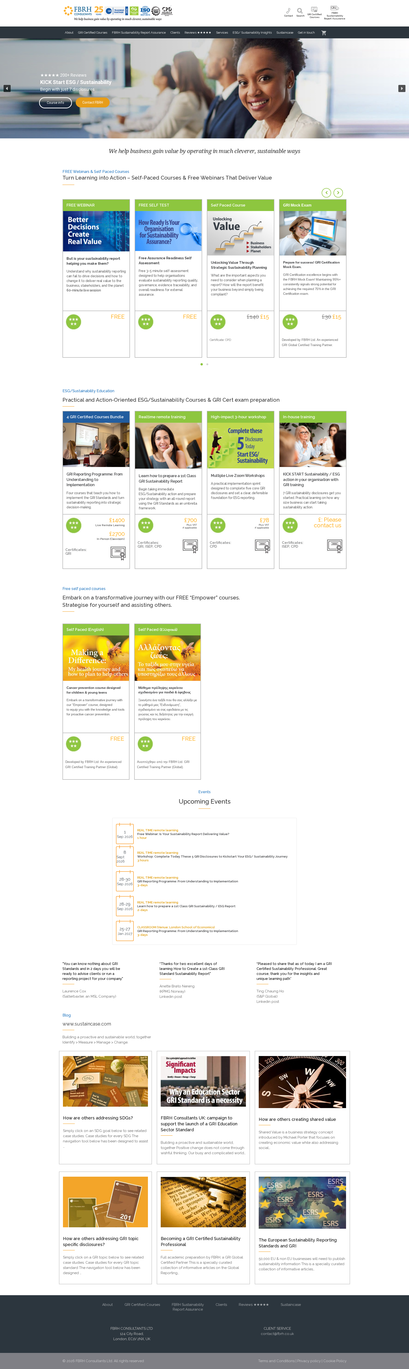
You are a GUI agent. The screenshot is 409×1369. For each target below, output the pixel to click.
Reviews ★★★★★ (198, 32)
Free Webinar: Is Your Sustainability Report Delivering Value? (183, 834)
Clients (175, 32)
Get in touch (306, 32)
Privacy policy (309, 1361)
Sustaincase (284, 32)
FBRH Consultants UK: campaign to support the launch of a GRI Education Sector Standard (199, 1123)
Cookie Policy (335, 1361)
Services (222, 32)
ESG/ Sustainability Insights (252, 32)
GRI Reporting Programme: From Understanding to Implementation (95, 479)
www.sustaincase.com (86, 1024)
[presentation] (326, 193)
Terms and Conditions (276, 1361)
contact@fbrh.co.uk (277, 1334)
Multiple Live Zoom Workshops (237, 475)
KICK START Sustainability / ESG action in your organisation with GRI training (311, 479)
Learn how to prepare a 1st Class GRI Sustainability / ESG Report (186, 906)
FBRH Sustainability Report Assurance (139, 32)
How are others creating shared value (297, 1119)
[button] (7, 88)
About (69, 32)
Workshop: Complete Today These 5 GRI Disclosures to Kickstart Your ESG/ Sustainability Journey (212, 856)
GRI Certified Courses (92, 32)
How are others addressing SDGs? (98, 1117)
